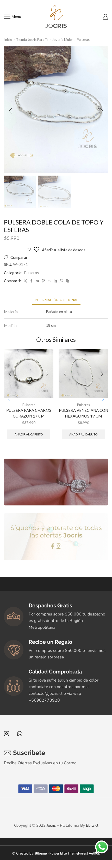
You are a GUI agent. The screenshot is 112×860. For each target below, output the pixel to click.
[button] (10, 110)
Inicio (8, 39)
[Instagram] (6, 733)
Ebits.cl (92, 825)
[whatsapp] (61, 281)
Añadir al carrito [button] (29, 434)
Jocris (51, 825)
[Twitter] (25, 281)
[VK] (37, 281)
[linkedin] (55, 281)
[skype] (66, 281)
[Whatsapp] (19, 733)
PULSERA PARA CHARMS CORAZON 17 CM (28, 413)
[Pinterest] (43, 281)
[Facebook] (31, 281)
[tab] (56, 300)
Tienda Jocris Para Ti (32, 39)
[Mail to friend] (49, 281)
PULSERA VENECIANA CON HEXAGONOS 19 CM (83, 413)
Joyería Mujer (62, 39)
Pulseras (83, 39)
